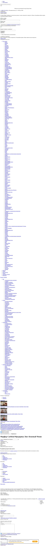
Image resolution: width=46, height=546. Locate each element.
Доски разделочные (8, 313)
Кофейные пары (8, 351)
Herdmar (6, 231)
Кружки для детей (8, 362)
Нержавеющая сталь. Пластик (10, 190)
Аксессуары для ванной (9, 379)
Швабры (6, 380)
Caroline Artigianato (8, 117)
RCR (6, 143)
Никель (6, 169)
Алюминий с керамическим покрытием (12, 211)
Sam (6, 140)
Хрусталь (7, 88)
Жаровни (6, 311)
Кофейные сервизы (8, 349)
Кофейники (7, 353)
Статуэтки (7, 372)
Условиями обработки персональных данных (16, 542)
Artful (6, 241)
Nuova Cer (7, 118)
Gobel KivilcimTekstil (9, 255)
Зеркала (6, 373)
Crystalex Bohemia (8, 67)
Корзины (6, 343)
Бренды (4, 270)
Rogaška (6, 269)
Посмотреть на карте (11, 505)
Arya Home (7, 254)
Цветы (6, 367)
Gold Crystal (7, 70)
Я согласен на (11, 24)
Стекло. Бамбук (8, 188)
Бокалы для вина (8, 289)
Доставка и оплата (6, 274)
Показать (4, 397)
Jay (5, 210)
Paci (5, 245)
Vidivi (6, 131)
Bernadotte (7, 77)
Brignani (6, 123)
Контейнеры (7, 320)
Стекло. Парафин (8, 228)
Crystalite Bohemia (8, 68)
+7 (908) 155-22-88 (3, 10)
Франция (6, 54)
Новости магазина (5, 431)
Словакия (7, 55)
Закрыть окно (3, 38)
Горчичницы (7, 345)
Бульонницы (7, 335)
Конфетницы (7, 326)
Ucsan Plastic (7, 246)
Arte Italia (6, 113)
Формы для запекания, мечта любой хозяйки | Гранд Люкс (11, 413)
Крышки (6, 309)
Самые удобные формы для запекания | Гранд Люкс (10, 421)
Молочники (7, 338)
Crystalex (6, 102)
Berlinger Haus (7, 167)
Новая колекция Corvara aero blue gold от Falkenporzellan (11, 427)
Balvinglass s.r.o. (8, 64)
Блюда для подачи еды (9, 337)
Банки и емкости (8, 321)
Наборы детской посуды (9, 361)
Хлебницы (7, 319)
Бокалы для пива (8, 298)
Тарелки (6, 325)
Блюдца (6, 358)
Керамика (7, 59)
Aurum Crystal (7, 63)
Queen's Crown (7, 83)
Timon (6, 129)
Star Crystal (7, 74)
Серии (4, 271)
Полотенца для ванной (9, 387)
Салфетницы (7, 327)
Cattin (6, 135)
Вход (4, 1)
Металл (6, 120)
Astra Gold (7, 62)
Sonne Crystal (7, 96)
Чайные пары (7, 350)
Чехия (6, 42)
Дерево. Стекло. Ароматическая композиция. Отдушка (15, 226)
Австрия (6, 45)
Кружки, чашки (8, 359)
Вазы (6, 366)
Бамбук (6, 155)
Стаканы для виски (8, 294)
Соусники (7, 333)
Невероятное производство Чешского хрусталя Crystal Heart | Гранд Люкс (14, 406)
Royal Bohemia (7, 95)
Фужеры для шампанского (10, 287)
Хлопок (6, 253)
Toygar (6, 249)
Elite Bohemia (7, 93)
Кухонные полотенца (9, 388)
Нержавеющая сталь (9, 122)
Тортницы (7, 328)
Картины (6, 374)
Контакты (4, 275)
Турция (6, 53)
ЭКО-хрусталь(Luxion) (9, 142)
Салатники (7, 329)
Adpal (6, 220)
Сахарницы (7, 355)
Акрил (6, 145)
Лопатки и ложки (8, 314)
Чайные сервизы (8, 348)
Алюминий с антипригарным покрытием (13, 153)
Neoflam (6, 172)
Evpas (6, 106)
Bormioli (6, 149)
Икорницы (7, 342)
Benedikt (6, 76)
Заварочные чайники (9, 352)
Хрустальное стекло (9, 97)
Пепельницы (7, 377)
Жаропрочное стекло (9, 57)
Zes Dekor (7, 250)
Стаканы (6, 281)
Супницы (7, 341)
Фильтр (1, 440)
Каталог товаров (3, 277)
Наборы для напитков (9, 283)
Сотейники (7, 304)
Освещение (5, 459)
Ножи (6, 315)
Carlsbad (6, 78)
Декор (6, 370)
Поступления (5, 272)
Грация (6, 233)
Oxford (6, 200)
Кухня (4, 456)
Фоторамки (7, 371)
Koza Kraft (7, 248)
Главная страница (3, 452)
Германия (7, 47)
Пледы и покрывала (9, 386)
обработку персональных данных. (13, 24)
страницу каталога (13, 450)
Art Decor (7, 126)
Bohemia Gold (7, 66)
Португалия (7, 51)
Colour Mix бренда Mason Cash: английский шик (9, 425)
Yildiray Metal (7, 243)
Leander (6, 82)
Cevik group (7, 136)
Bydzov (6, 90)
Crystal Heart (7, 91)
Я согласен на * (11, 533)
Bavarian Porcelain (8, 207)
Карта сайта (2, 484)
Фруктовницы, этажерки (9, 336)
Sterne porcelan (7, 86)
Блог (1, 423)
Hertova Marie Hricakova (9, 107)
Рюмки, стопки (8, 291)
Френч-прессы (7, 354)
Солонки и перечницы (9, 332)
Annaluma (7, 115)
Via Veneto (7, 130)
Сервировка (5, 457)
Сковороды (7, 303)
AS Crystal (7, 98)
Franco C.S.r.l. (7, 128)
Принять (34, 541)
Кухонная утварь (8, 310)
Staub (6, 263)
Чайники (6, 305)
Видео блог (2, 400)
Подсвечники (7, 368)
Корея (6, 49)
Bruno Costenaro (8, 116)
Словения (7, 56)
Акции (4, 273)
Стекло (6, 61)
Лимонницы (7, 334)
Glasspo (6, 94)
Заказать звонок (3, 12)
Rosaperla (6, 111)
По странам (5, 41)
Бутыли (6, 318)
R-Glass (6, 267)
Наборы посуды (8, 307)
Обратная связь (3, 510)
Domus (6, 121)
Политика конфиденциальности (9, 482)
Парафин (6, 221)
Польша (6, 50)
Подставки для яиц (8, 339)
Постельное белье (8, 385)
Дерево (6, 112)
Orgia (6, 119)
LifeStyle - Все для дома (7, 458)
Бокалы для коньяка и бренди (10, 295)
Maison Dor (7, 256)
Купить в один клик (13, 534)
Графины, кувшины (9, 282)
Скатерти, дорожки (8, 389)
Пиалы (6, 344)
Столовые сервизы (8, 324)
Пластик (6, 171)
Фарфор (6, 75)
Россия (6, 52)
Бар (3, 455)
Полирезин (7, 186)
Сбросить (4, 398)
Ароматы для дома (8, 369)
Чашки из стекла (8, 284)
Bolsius (6, 223)
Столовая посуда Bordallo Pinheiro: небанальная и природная (12, 429)
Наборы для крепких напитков (11, 293)
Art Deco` (7, 148)
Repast (6, 84)
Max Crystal (7, 71)
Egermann (7, 69)
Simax (6, 58)
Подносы (6, 346)
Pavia (6, 257)
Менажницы (7, 331)
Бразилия (6, 46)
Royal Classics (7, 72)
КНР (6, 44)
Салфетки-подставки (9, 316)
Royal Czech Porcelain (9, 85)
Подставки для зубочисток (10, 340)
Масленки (7, 330)
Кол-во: (2, 515)
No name (6, 235)
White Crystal (7, 132)
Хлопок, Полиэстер (8, 258)
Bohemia (6, 65)
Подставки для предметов (10, 376)
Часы (6, 375)
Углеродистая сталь (8, 192)
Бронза (6, 110)
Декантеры (7, 288)
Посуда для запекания (9, 308)
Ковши (6, 306)
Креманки (7, 286)
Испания (6, 48)
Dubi (6, 80)
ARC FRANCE (8, 265)
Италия (6, 43)
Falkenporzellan (8, 81)
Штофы (6, 292)
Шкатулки (7, 382)
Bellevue (6, 60)
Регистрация (5, 2)
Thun (6, 87)
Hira (6, 242)
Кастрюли (7, 302)
